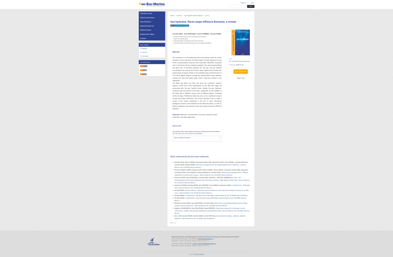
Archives (179, 15)
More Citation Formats (182, 138)
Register (243, 3)
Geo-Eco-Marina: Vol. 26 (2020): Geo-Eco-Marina (231, 195)
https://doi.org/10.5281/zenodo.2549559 (190, 133)
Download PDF (241, 71)
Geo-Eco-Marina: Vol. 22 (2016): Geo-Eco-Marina (195, 188)
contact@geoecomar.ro (205, 239)
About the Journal (147, 26)
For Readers (143, 48)
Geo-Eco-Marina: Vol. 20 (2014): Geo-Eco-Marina (195, 193)
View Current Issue (147, 18)
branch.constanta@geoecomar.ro (204, 244)
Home (172, 15)
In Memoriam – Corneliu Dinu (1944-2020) (199, 195)
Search (251, 6)
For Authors (143, 52)
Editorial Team (145, 30)
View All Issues (145, 22)
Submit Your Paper (147, 34)
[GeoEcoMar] (153, 245)
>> (175, 223)
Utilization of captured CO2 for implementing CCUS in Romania (218, 165)
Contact (143, 38)
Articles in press (146, 13)
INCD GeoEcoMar (199, 254)
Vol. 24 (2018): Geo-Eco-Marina (193, 15)
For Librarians (144, 56)
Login (252, 3)
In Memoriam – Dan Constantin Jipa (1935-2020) (201, 198)
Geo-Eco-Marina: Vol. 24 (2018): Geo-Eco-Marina (216, 175)
